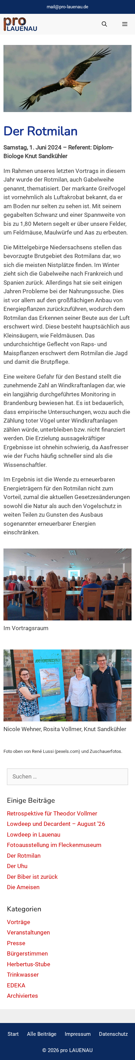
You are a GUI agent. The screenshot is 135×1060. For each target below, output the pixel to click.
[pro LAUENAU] (20, 24)
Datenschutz (113, 1034)
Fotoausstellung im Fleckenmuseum (54, 844)
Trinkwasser (23, 974)
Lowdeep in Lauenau (33, 834)
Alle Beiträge (41, 1034)
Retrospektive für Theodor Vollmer (52, 813)
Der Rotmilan (23, 855)
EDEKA (16, 985)
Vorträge (18, 922)
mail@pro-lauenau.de (67, 6)
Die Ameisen (23, 887)
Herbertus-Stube (28, 964)
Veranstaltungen (28, 932)
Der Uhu (17, 866)
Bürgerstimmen (27, 953)
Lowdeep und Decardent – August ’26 (56, 823)
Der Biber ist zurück (32, 876)
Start (13, 1034)
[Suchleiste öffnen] (104, 24)
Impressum (78, 1034)
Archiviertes (22, 995)
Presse (16, 943)
